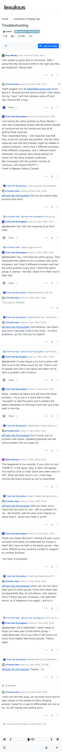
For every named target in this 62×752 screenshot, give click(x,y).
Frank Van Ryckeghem (16, 116)
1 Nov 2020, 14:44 (45, 252)
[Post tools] (57, 75)
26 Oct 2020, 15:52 (38, 84)
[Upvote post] (46, 75)
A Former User (12, 84)
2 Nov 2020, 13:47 (37, 664)
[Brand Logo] (15, 7)
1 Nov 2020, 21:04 (37, 431)
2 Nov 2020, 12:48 (45, 533)
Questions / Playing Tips (28, 31)
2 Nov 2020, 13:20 (37, 581)
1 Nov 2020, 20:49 (45, 357)
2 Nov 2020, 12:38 (37, 501)
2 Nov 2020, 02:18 (37, 459)
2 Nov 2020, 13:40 (45, 623)
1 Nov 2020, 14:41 (45, 221)
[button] (4, 748)
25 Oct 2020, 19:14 (35, 55)
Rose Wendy (11, 55)
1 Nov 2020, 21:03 (45, 389)
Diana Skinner (12, 459)
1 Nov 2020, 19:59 (37, 297)
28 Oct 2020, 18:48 (38, 191)
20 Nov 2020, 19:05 (38, 692)
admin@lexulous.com (39, 88)
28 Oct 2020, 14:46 (46, 116)
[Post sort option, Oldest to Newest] (6, 46)
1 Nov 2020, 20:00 (37, 322)
